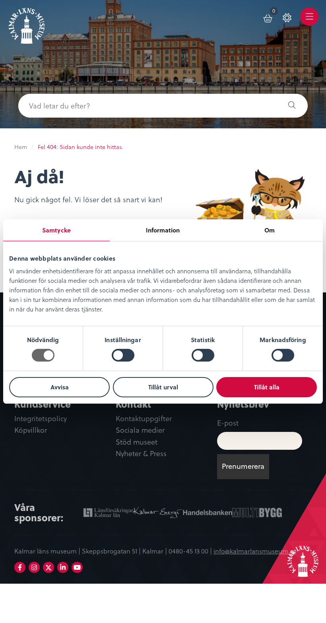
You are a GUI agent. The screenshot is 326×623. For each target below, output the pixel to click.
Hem (20, 147)
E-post (228, 422)
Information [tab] (163, 230)
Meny (309, 22)
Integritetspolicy (40, 419)
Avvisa (59, 387)
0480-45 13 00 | (191, 550)
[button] (292, 106)
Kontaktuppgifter (144, 419)
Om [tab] (269, 230)
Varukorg (275, 12)
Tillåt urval (163, 387)
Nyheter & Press (141, 454)
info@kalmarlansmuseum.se (254, 550)
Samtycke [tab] (56, 230)
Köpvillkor (30, 430)
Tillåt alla (266, 387)
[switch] (123, 355)
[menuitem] (268, 16)
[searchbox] (147, 106)
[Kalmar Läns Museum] (26, 23)
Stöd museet (136, 442)
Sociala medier (140, 430)
